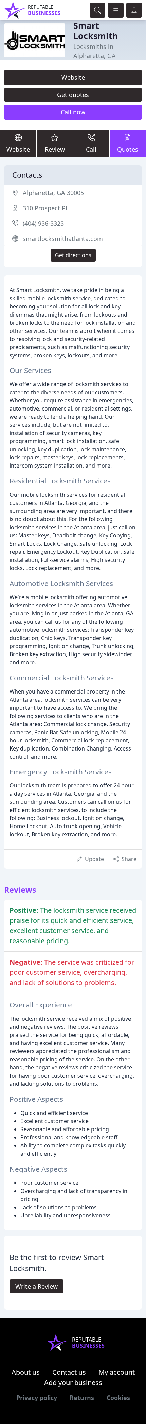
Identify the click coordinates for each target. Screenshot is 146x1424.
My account (116, 1372)
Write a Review (36, 1286)
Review (55, 149)
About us (26, 1372)
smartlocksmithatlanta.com (63, 238)
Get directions (73, 255)
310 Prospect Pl (45, 208)
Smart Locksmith (95, 30)
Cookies (118, 1397)
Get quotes (73, 95)
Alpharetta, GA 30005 (53, 193)
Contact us (69, 1372)
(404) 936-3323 (43, 223)
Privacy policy (36, 1397)
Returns (82, 1397)
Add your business (73, 1382)
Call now (73, 112)
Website (73, 77)
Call (91, 149)
